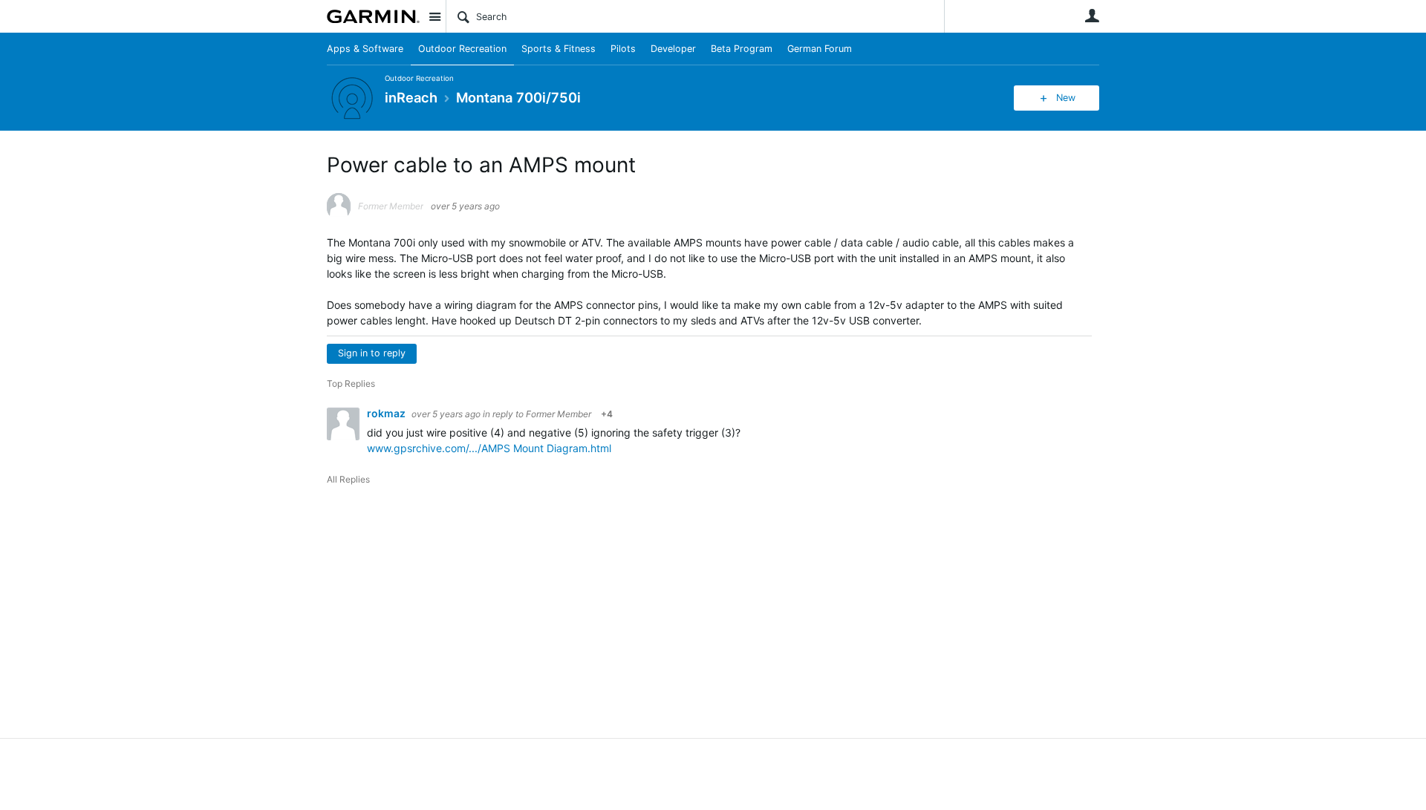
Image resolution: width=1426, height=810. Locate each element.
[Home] (373, 16)
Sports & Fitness (558, 48)
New (1065, 97)
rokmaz (387, 413)
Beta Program (741, 48)
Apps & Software (365, 48)
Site (434, 16)
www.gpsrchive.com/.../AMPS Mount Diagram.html (489, 448)
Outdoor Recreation (462, 48)
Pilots (623, 48)
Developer (673, 48)
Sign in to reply (372, 353)
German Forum (819, 48)
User (1091, 15)
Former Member (558, 413)
